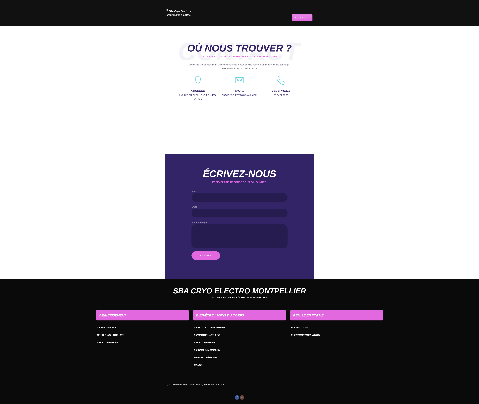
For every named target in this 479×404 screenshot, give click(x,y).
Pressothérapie (205, 357)
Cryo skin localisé (110, 335)
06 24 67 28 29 (281, 95)
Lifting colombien (207, 350)
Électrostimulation (305, 335)
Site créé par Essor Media (239, 390)
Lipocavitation (107, 342)
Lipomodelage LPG (207, 335)
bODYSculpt (299, 327)
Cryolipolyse (106, 327)
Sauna (198, 365)
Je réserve (300, 17)
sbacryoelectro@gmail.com (239, 95)
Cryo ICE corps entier (209, 327)
